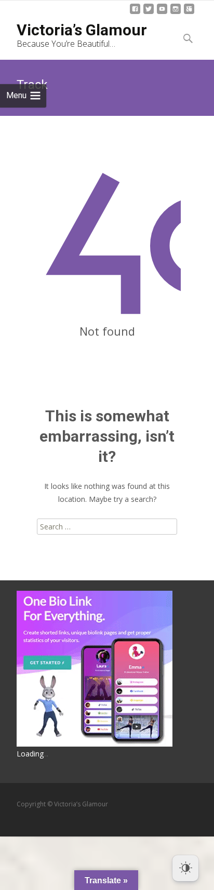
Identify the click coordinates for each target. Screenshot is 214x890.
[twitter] (148, 13)
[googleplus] (189, 13)
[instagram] (175, 13)
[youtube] (162, 13)
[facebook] (135, 13)
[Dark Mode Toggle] (185, 868)
